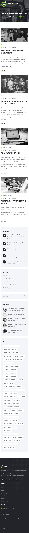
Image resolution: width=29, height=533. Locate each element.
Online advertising (8, 424)
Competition (15, 353)
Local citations (21, 397)
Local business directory (10, 397)
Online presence (7, 431)
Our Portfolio (4, 493)
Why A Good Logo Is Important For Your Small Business (16, 250)
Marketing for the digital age (11, 414)
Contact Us (3, 498)
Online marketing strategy (10, 427)
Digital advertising (17, 360)
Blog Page (11, 17)
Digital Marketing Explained (10, 153)
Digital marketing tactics (10, 376)
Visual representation (18, 437)
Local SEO (6, 410)
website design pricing (9, 447)
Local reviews (7, 404)
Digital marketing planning (10, 370)
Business (5, 275)
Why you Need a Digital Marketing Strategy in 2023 (12, 52)
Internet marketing (20, 390)
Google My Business (8, 383)
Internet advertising (8, 390)
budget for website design (10, 349)
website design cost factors (10, 444)
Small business (7, 437)
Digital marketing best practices (11, 366)
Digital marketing (8, 363)
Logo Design (6, 281)
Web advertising (7, 441)
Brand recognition (14, 346)
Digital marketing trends (10, 380)
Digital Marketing (7, 278)
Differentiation (7, 360)
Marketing (20, 410)
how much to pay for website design (12, 387)
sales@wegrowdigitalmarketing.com (12, 518)
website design (6, 288)
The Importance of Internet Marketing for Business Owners (14, 102)
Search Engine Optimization (10, 284)
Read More (3, 71)
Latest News (4, 495)
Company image (7, 353)
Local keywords (7, 400)
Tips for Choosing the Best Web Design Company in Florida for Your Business (16, 236)
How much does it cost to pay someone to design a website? (15, 256)
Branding (6, 346)
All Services (4, 488)
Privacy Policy (4, 501)
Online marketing (19, 424)
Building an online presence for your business (13, 202)
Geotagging (20, 380)
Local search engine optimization (11, 407)
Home (6, 17)
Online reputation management (11, 434)
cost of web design (19, 356)
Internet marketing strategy (10, 393)
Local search (16, 404)
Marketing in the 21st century (11, 417)
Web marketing (17, 441)
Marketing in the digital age (10, 420)
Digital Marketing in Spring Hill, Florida (15, 244)
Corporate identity (8, 356)
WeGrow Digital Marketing (9, 48)
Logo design (13, 410)
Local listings (16, 400)
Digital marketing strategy (10, 373)
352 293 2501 (6, 514)
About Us (3, 490)
